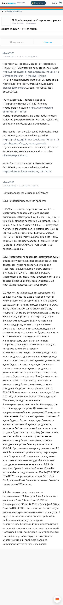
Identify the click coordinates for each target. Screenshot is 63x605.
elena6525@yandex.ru (15, 87)
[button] (57, 599)
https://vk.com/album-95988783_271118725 (27, 171)
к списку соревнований (13, 11)
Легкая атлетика (21, 2)
